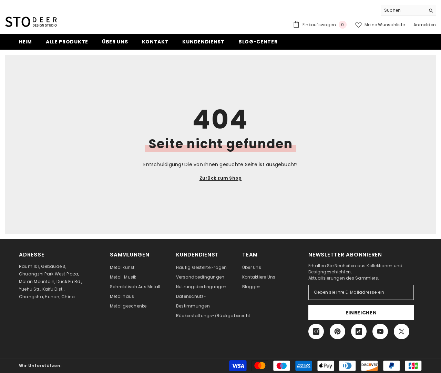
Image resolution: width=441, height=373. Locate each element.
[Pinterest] (337, 331)
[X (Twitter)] (401, 331)
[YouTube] (380, 331)
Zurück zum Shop (220, 178)
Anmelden (424, 25)
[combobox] (403, 10)
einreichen (361, 312)
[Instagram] (316, 331)
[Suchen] (408, 10)
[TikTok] (359, 331)
